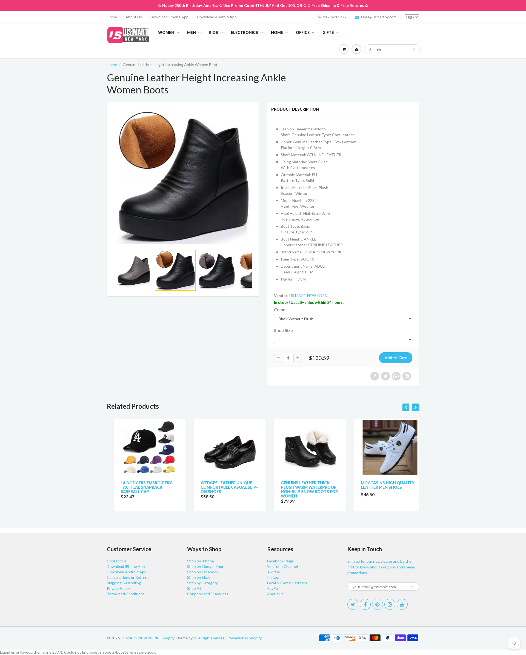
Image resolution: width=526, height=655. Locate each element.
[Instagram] (389, 604)
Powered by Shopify (244, 638)
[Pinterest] (377, 604)
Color (279, 309)
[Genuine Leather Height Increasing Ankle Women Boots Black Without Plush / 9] (183, 177)
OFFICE (303, 32)
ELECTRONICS (244, 32)
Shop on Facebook (202, 572)
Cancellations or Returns (128, 577)
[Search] (414, 49)
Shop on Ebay (198, 577)
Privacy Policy (118, 588)
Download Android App (217, 17)
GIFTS (328, 32)
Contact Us (117, 561)
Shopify (168, 638)
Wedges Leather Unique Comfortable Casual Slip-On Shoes (222, 487)
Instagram (276, 577)
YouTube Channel (282, 566)
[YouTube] (402, 604)
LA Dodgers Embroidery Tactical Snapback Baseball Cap (139, 487)
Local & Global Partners (287, 582)
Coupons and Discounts (207, 593)
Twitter (273, 572)
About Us (133, 17)
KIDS (213, 32)
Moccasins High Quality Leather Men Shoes (381, 485)
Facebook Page (280, 561)
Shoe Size (283, 330)
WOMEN (166, 32)
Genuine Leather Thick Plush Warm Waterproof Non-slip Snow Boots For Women (302, 489)
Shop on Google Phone (207, 566)
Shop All (194, 588)
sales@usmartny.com (378, 17)
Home (112, 17)
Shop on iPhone (200, 561)
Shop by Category (202, 582)
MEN (191, 32)
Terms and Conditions (126, 593)
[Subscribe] (412, 586)
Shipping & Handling (124, 582)
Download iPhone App (169, 17)
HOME (277, 32)
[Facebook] (365, 604)
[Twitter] (352, 604)
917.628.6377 (335, 17)
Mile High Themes (208, 638)
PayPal (273, 588)
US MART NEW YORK (308, 295)
